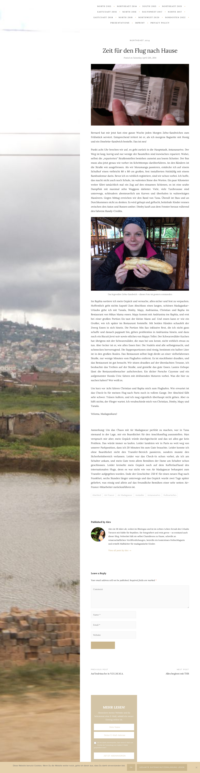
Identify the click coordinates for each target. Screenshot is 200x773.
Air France (109, 495)
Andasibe (139, 495)
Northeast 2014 (140, 40)
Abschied (96, 495)
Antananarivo (153, 495)
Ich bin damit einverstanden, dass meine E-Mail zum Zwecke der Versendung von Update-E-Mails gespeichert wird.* (113, 745)
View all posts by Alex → (119, 550)
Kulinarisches (170, 495)
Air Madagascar (125, 495)
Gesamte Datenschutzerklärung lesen (162, 767)
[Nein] (196, 767)
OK (131, 767)
